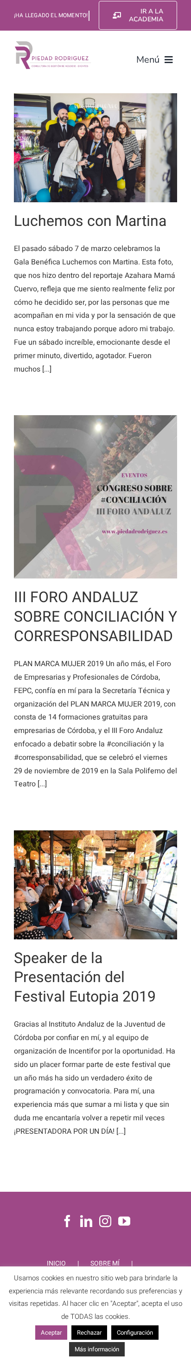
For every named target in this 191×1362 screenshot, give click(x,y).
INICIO (56, 1263)
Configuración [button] (135, 1332)
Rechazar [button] (89, 1332)
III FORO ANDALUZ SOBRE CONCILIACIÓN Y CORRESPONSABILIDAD (95, 616)
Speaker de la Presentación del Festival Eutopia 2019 (85, 977)
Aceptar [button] (51, 1332)
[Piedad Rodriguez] (53, 43)
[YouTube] (124, 1221)
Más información (97, 1349)
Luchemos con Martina (90, 221)
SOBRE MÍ (105, 1263)
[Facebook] (67, 1221)
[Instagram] (105, 1221)
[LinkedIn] (86, 1221)
